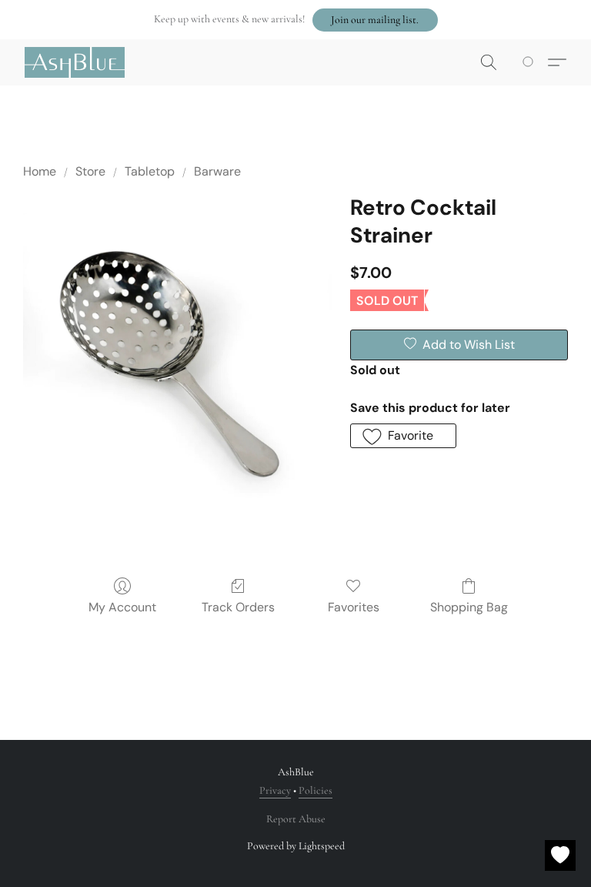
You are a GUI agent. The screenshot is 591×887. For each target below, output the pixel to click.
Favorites (353, 607)
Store (90, 171)
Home (39, 171)
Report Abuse (296, 818)
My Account (122, 607)
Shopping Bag (469, 607)
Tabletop (150, 171)
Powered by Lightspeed (296, 845)
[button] (375, 20)
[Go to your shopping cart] (530, 62)
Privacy (275, 790)
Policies (315, 790)
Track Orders (238, 607)
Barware (217, 171)
